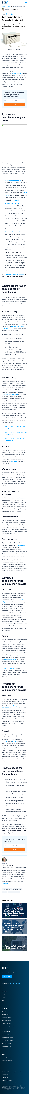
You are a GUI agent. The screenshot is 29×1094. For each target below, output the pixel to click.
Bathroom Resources (7, 1049)
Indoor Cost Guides (7, 1034)
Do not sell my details (7, 1080)
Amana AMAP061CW (10, 659)
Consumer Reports (17, 73)
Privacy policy (5, 1074)
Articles (8, 6)
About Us (4, 994)
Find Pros (14, 104)
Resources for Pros (7, 1060)
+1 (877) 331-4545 (6, 1023)
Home (3, 6)
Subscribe (7, 976)
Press (3, 997)
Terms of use (5, 1077)
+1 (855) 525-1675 (6, 1017)
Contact (4, 1011)
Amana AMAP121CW (8, 668)
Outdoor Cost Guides (7, 1037)
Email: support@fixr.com (8, 1026)
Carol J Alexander (14, 9)
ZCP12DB (15, 741)
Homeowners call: (6, 1020)
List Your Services (6, 1057)
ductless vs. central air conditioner (15, 274)
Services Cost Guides (7, 1040)
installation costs (21, 498)
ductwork (16, 200)
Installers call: (5, 1014)
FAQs (3, 1000)
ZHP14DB (4, 741)
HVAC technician (20, 545)
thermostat (14, 461)
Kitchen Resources (6, 1046)
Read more (5, 883)
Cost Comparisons (6, 1043)
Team (3, 1003)
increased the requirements (10, 394)
